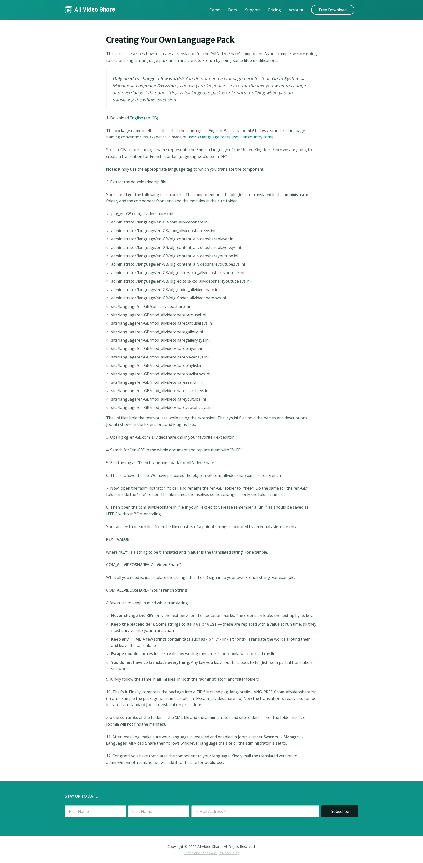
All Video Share (94, 9)
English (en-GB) (144, 118)
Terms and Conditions (200, 853)
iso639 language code (209, 137)
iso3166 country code (252, 137)
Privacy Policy (229, 853)
